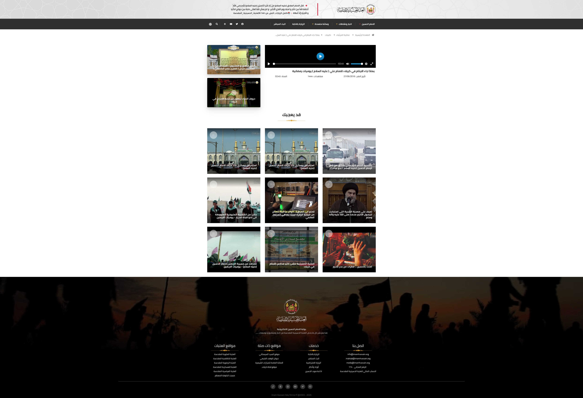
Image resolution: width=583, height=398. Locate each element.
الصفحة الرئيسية (362, 35)
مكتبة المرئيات (342, 35)
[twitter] (236, 24)
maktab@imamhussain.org (358, 358)
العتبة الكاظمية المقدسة (224, 358)
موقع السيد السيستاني (269, 354)
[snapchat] (280, 386)
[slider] (304, 63)
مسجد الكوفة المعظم (225, 375)
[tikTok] (273, 386)
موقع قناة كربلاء (269, 367)
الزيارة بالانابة (298, 24)
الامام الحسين (368, 24)
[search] (217, 24)
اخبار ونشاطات (345, 24)
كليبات (328, 35)
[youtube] (231, 24)
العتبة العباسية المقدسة (225, 371)
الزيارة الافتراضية (313, 363)
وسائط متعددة (321, 24)
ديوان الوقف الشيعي (269, 358)
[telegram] (287, 386)
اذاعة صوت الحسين (313, 371)
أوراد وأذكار (314, 367)
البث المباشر (280, 24)
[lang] (210, 24)
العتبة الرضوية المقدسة (225, 363)
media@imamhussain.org (358, 363)
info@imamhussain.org (358, 354)
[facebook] (242, 24)
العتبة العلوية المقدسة (224, 354)
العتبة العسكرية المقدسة (225, 367)
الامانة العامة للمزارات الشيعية (269, 363)
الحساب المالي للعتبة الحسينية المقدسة (358, 371)
